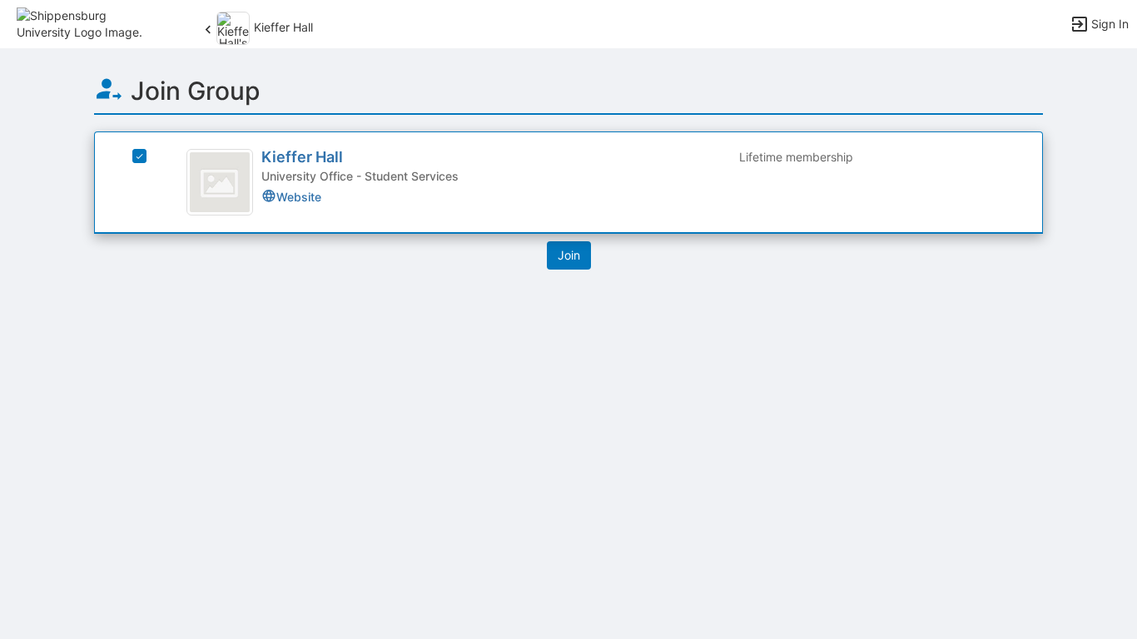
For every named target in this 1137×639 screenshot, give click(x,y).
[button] (85, 23)
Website (298, 197)
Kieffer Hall (302, 157)
